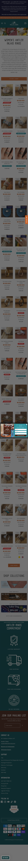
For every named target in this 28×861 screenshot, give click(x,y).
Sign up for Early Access (20, 435)
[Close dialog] (26, 424)
